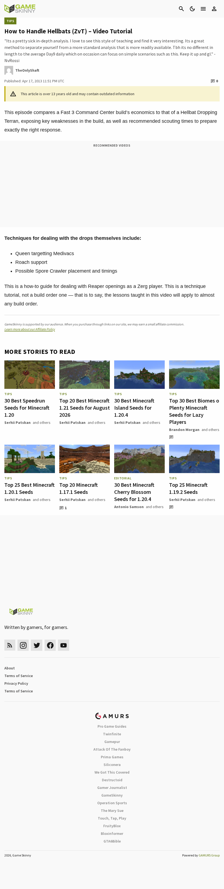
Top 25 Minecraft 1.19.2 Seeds (188, 488)
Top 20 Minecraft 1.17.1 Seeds (78, 488)
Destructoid (112, 779)
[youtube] (63, 645)
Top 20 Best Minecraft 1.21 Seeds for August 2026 (84, 407)
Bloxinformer (112, 833)
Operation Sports (112, 802)
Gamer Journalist (112, 787)
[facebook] (50, 645)
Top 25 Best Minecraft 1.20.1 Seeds (29, 488)
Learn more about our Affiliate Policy (29, 329)
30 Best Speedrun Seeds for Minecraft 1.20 (26, 407)
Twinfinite (112, 733)
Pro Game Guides (112, 726)
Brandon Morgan (184, 429)
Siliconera (112, 764)
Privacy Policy (16, 683)
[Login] (214, 8)
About (9, 668)
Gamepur (112, 741)
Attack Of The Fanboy (112, 749)
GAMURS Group (209, 855)
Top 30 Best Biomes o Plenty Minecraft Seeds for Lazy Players (194, 411)
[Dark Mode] (192, 8)
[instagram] (23, 645)
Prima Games (112, 756)
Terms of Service (18, 675)
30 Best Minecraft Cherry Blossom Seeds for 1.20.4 (134, 491)
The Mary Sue (112, 810)
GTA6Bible (112, 841)
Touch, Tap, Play (112, 818)
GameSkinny (112, 795)
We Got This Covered (112, 772)
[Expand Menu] (203, 8)
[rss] (9, 645)
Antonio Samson (129, 506)
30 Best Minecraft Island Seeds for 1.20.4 (134, 407)
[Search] (181, 8)
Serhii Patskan (17, 422)
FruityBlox (112, 825)
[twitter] (36, 645)
